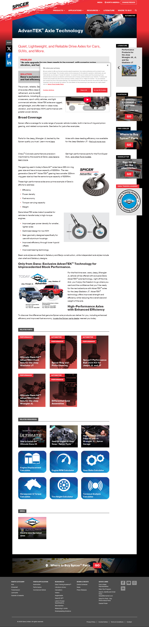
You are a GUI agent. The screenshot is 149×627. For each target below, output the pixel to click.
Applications (75, 10)
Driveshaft (14, 587)
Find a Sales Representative (103, 585)
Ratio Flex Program (105, 589)
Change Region (128, 2)
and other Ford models (81, 157)
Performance (37, 587)
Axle (12, 584)
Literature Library (60, 587)
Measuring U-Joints (61, 608)
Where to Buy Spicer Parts (74, 565)
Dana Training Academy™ (63, 584)
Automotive (36, 584)
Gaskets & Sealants (17, 595)
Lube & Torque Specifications (59, 602)
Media (99, 2)
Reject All (84, 90)
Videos (57, 593)
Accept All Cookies (100, 90)
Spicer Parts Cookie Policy (56, 84)
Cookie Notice (103, 622)
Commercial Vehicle (39, 590)
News (78, 587)
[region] (75, 80)
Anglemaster (59, 595)
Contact (129, 622)
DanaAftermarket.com (129, 110)
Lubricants (14, 593)
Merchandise (59, 606)
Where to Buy (125, 10)
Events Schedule (82, 584)
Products (58, 10)
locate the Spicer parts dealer (66, 318)
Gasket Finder (103, 603)
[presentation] (119, 68)
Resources (93, 10)
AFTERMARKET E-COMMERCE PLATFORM (129, 102)
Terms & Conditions (117, 622)
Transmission (15, 590)
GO (129, 116)
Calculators (58, 590)
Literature (109, 10)
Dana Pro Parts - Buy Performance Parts (105, 599)
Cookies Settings (48, 90)
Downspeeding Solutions (63, 611)
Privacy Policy (91, 622)
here (52, 141)
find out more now (97, 141)
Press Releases (82, 590)
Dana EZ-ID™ (59, 598)
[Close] (107, 65)
